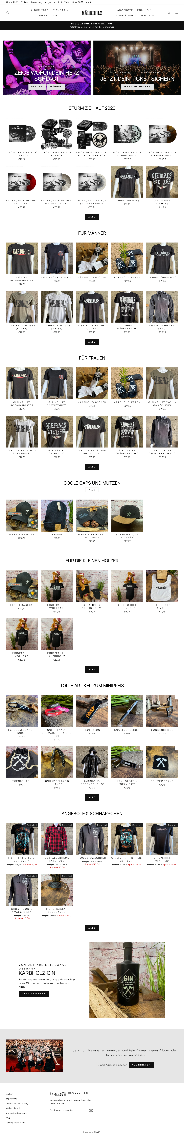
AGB (8, 1117)
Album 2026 (12, 2)
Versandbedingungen (16, 1113)
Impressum (11, 1098)
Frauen (37, 86)
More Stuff (77, 2)
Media (89, 2)
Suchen (9, 1094)
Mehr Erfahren (34, 993)
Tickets (24, 2)
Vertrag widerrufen (15, 1122)
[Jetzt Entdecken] (137, 68)
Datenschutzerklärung (17, 1103)
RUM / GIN (63, 2)
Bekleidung (36, 2)
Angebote (50, 2)
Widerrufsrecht (13, 1108)
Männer (56, 86)
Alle (92, 216)
